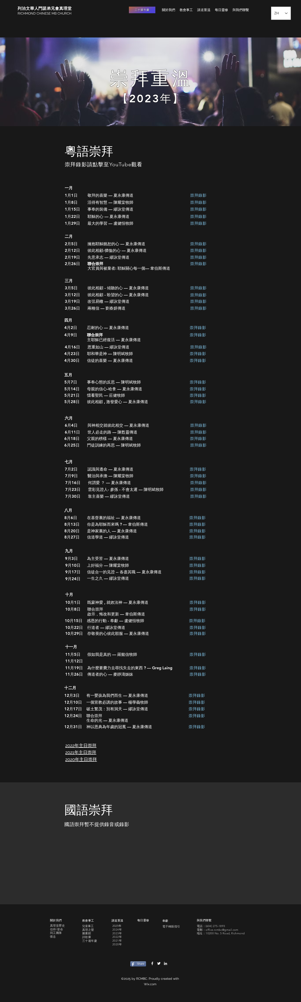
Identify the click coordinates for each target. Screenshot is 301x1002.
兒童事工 (88, 926)
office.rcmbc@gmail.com (222, 929)
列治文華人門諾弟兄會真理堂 (45, 8)
